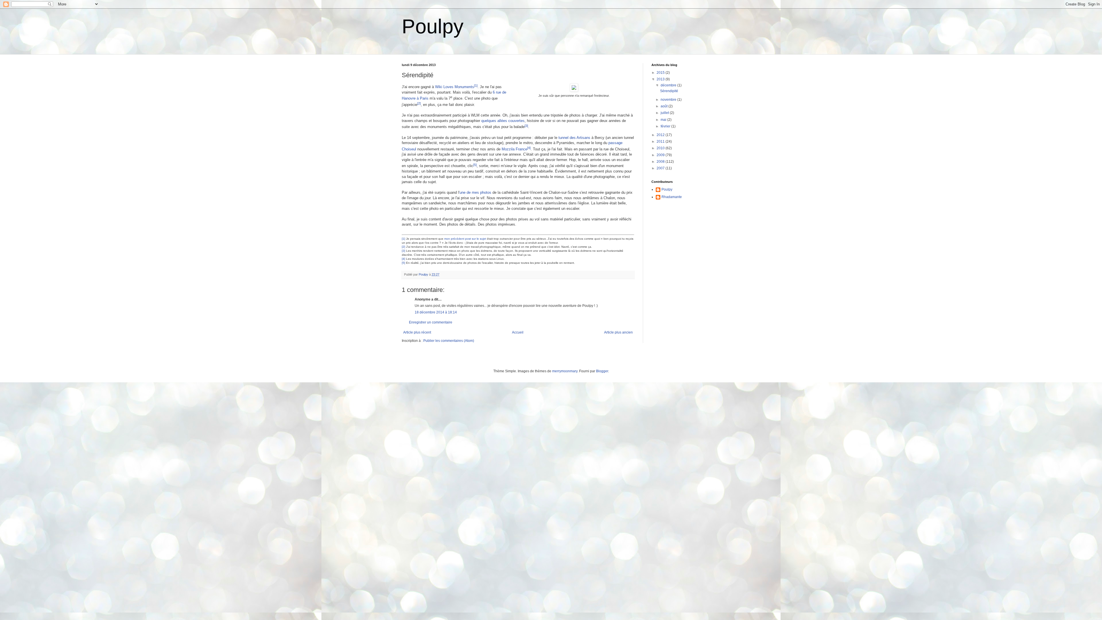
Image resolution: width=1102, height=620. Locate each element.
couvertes (516, 121)
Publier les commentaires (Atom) (448, 341)
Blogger (602, 371)
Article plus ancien (618, 332)
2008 (661, 162)
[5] (403, 262)
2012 (661, 135)
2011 (661, 142)
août (664, 106)
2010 (661, 148)
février (666, 126)
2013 (661, 79)
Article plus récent (417, 332)
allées (502, 121)
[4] (403, 258)
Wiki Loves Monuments (454, 87)
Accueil (517, 332)
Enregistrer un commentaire (430, 322)
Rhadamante (671, 197)
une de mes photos (475, 192)
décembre (669, 85)
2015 (661, 73)
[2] (403, 246)
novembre (669, 100)
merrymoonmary (564, 371)
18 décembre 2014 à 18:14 (436, 312)
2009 (661, 155)
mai (664, 120)
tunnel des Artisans (574, 137)
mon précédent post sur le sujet (465, 238)
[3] (403, 250)
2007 (661, 168)
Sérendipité (669, 91)
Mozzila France (514, 149)
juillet (665, 113)
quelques (488, 121)
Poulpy (432, 26)
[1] (403, 238)
